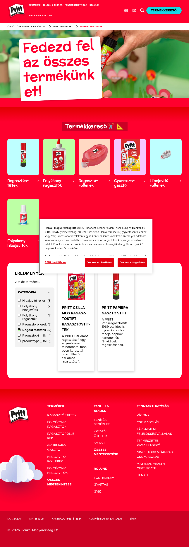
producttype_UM (36, 341)
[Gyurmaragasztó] (130, 163)
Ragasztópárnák (36, 335)
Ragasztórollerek (36, 324)
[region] (95, 246)
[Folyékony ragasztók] (59, 163)
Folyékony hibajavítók (36, 308)
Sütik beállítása (55, 262)
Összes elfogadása (132, 262)
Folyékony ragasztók (36, 317)
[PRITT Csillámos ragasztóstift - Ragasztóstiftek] (76, 320)
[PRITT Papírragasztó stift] (116, 320)
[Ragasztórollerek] (95, 163)
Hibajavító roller (36, 300)
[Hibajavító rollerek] (166, 163)
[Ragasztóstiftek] (23, 163)
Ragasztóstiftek (36, 330)
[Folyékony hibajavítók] (23, 223)
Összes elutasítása (99, 262)
